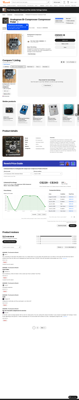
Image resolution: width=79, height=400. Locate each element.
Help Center (73, 5)
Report (5, 262)
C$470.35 (71, 208)
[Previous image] (5, 44)
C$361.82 (71, 211)
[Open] (31, 173)
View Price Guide (62, 225)
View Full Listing (31, 53)
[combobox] (17, 173)
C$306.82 (71, 206)
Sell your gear (57, 2)
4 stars (38, 238)
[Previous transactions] (72, 217)
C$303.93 (71, 199)
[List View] (64, 62)
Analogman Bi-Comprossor (34, 34)
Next (42, 327)
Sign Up (71, 2)
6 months (34, 214)
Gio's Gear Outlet (34, 41)
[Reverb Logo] (6, 2)
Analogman (38, 138)
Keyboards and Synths (21, 5)
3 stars (38, 239)
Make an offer (65, 43)
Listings (4, 27)
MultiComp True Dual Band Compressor (37, 119)
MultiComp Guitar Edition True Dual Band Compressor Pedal (23, 119)
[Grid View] (62, 62)
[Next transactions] (74, 217)
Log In (75, 2)
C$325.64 (71, 196)
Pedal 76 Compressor (8, 118)
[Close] (27, 25)
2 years (44, 214)
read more (65, 258)
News (51, 5)
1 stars (37, 243)
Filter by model (7, 171)
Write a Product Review (9, 241)
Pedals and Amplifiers (11, 5)
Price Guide (32, 27)
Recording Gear (31, 5)
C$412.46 (71, 204)
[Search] (48, 2)
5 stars (38, 236)
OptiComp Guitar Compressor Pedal (52, 119)
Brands (47, 5)
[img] (41, 41)
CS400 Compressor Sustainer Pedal (67, 119)
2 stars (37, 241)
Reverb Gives (67, 5)
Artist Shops (61, 5)
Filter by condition (37, 171)
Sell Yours (72, 225)
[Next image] (23, 44)
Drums (36, 5)
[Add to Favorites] (17, 22)
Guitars (4, 5)
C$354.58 (71, 201)
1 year (39, 214)
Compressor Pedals (40, 148)
